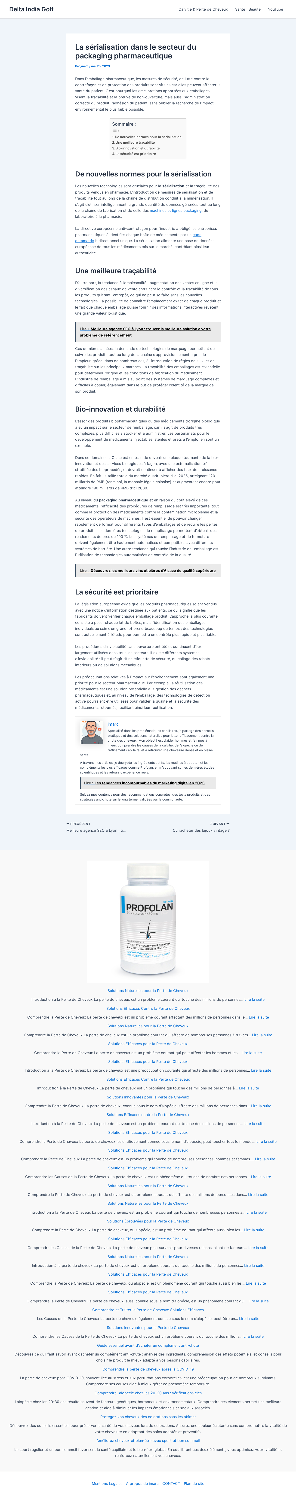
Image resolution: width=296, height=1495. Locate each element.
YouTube (275, 9)
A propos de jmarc (142, 1483)
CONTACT (171, 1483)
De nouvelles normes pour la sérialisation (148, 137)
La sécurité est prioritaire (136, 154)
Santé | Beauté (248, 9)
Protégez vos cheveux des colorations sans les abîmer (148, 1416)
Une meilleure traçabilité (135, 142)
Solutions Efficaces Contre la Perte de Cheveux (148, 1008)
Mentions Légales (107, 1483)
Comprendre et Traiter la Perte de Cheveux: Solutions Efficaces (148, 1309)
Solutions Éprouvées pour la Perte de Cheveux (148, 1221)
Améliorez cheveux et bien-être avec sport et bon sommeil (148, 1440)
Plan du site (194, 1483)
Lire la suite (254, 999)
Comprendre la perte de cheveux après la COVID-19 (148, 1369)
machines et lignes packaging (176, 210)
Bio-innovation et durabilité (138, 148)
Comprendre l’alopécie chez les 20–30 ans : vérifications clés (148, 1393)
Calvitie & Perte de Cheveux (203, 9)
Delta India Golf (31, 9)
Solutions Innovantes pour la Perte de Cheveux (148, 1097)
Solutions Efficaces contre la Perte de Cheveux (148, 1114)
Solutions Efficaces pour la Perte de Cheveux (148, 1043)
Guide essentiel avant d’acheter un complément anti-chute (148, 1345)
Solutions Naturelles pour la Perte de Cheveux (148, 990)
